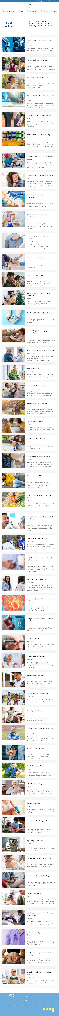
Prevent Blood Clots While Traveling (38, 876)
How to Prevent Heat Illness (35, 766)
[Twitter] (53, 1011)
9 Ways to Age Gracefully (34, 784)
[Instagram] (53, 1009)
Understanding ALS (33, 368)
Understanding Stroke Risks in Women (38, 457)
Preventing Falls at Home (34, 711)
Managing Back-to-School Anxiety (37, 60)
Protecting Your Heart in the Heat (37, 78)
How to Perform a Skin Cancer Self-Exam (39, 858)
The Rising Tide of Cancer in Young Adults (40, 175)
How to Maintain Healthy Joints (36, 439)
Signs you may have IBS (34, 476)
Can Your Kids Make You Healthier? (37, 693)
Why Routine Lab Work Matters (36, 258)
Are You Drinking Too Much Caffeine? (38, 748)
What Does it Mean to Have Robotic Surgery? (41, 156)
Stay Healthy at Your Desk (35, 841)
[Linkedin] (47, 1009)
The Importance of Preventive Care (37, 656)
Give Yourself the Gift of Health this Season (40, 313)
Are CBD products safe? (34, 894)
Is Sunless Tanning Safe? (34, 803)
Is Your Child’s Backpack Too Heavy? (38, 386)
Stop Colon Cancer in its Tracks (36, 579)
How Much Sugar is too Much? (36, 421)
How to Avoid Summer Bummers (37, 403)
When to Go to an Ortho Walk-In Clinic (39, 115)
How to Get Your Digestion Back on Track (40, 953)
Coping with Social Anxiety (35, 275)
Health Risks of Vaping (34, 638)
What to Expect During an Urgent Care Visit (40, 350)
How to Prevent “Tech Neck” (36, 675)
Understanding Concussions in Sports (38, 538)
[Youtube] (50, 1009)
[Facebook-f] (44, 1009)
